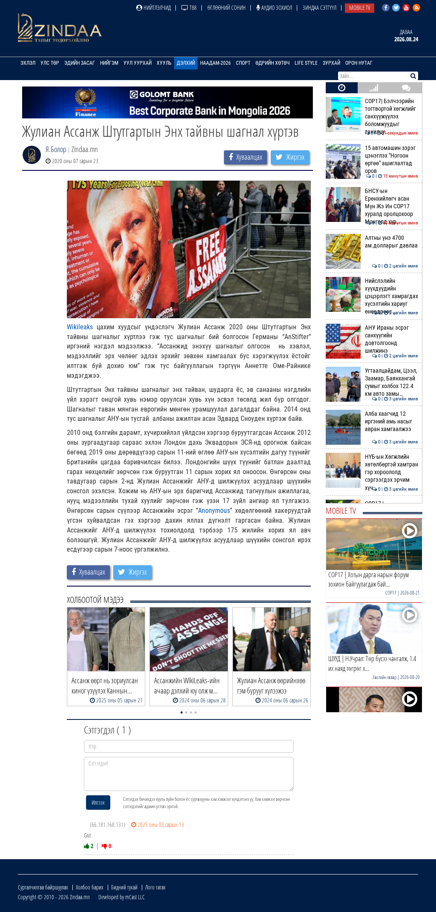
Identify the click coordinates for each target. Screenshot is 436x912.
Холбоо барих (89, 887)
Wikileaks (80, 327)
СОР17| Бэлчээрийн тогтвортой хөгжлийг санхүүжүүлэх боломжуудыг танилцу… (391, 117)
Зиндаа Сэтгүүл (319, 7)
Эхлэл (27, 63)
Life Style (306, 63)
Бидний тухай (124, 887)
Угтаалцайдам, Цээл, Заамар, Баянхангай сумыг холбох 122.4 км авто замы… (391, 382)
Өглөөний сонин (226, 7)
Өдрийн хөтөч (272, 63)
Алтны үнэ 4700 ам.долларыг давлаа (391, 241)
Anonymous (214, 510)
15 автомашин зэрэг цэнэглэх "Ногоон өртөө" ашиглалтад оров (391, 159)
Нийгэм (109, 63)
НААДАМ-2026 (215, 63)
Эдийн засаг (79, 63)
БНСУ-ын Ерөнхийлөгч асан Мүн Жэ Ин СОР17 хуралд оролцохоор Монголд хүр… (391, 206)
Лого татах (155, 887)
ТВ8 (192, 7)
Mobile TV (359, 7)
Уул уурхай (137, 63)
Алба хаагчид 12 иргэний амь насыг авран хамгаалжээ (391, 421)
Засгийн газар (384, 677)
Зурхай (331, 63)
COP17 (390, 592)
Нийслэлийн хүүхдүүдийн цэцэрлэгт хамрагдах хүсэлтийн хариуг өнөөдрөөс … (391, 296)
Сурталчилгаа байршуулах (43, 887)
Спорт (243, 63)
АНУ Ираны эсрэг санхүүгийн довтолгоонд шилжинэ (391, 339)
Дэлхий (186, 63)
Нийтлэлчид (156, 7)
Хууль (164, 63)
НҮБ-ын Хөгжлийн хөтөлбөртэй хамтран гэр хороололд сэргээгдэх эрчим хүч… (391, 472)
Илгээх (98, 802)
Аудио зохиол (276, 7)
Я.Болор (56, 149)
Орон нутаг (359, 63)
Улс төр (49, 63)
